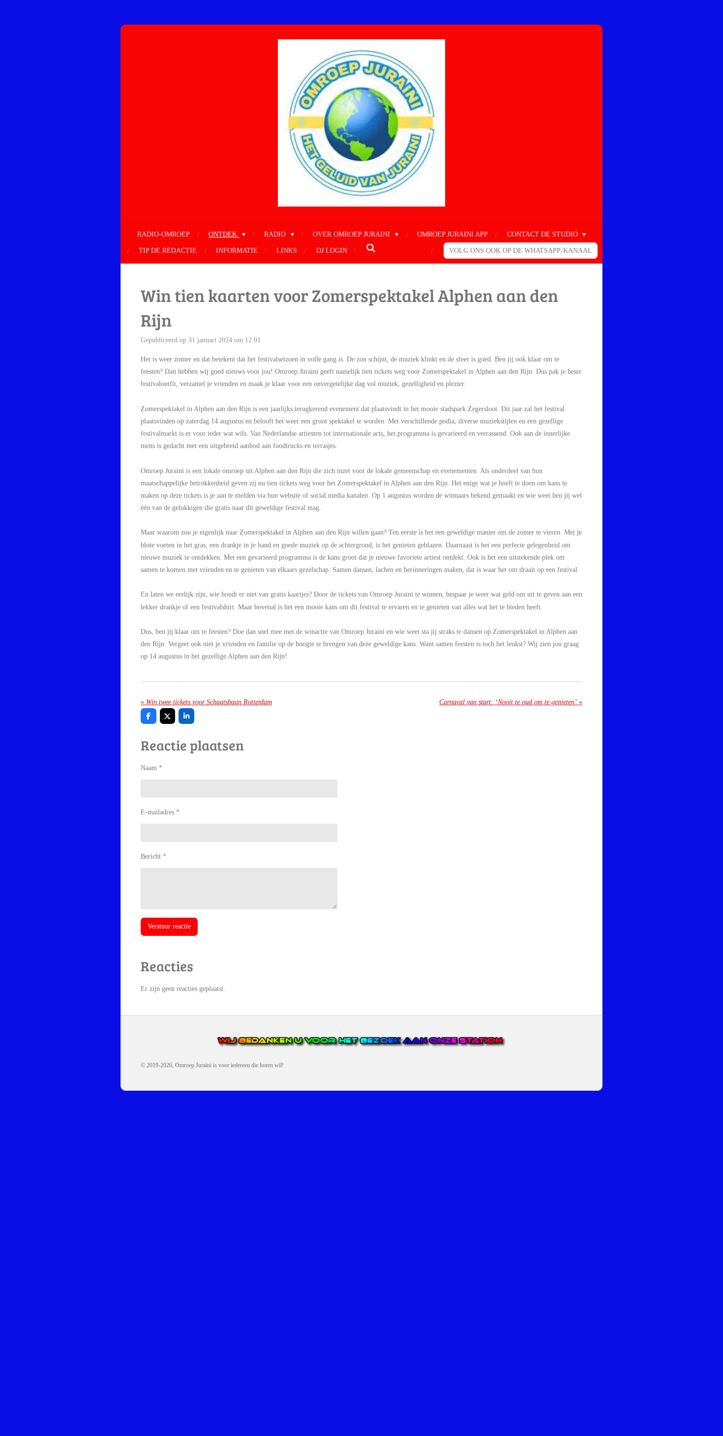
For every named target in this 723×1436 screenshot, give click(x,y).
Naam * (151, 768)
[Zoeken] (371, 249)
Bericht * (153, 856)
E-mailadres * (160, 812)
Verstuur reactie (169, 926)
